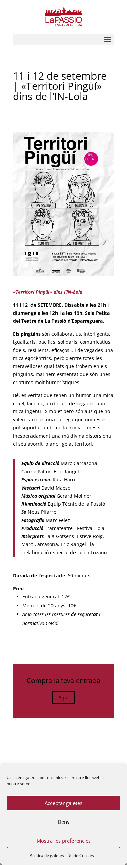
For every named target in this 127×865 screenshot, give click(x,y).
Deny (64, 821)
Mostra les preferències (64, 840)
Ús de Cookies (80, 856)
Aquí (63, 697)
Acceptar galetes (63, 803)
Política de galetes (47, 856)
